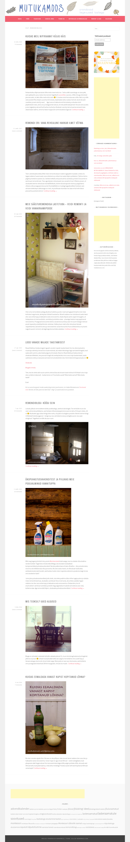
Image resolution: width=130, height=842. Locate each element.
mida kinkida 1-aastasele (76, 819)
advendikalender (20, 808)
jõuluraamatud (112, 808)
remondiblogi (71, 827)
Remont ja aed (96, 19)
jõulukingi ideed (81, 808)
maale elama (66, 819)
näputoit (23, 827)
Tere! (27, 19)
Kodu (20, 19)
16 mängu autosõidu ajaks (104, 156)
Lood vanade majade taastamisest (45, 342)
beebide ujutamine (44, 809)
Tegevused (37, 19)
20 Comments (18, 216)
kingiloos (37, 814)
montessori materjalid (40, 823)
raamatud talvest (47, 827)
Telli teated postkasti (102, 36)
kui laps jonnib (73, 814)
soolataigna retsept (81, 827)
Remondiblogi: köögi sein (40, 403)
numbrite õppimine (99, 823)
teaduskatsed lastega (99, 827)
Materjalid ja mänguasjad (78, 19)
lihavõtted (34, 819)
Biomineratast (54, 561)
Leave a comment (17, 131)
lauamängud (27, 819)
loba (62, 819)
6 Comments (18, 44)
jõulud (70, 808)
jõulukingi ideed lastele (97, 809)
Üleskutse (28, 363)
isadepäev (65, 809)
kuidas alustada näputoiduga (61, 814)
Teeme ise (61, 19)
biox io (96, 161)
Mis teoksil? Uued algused (40, 601)
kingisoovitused (46, 814)
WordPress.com (82, 838)
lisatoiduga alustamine (46, 819)
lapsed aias (79, 814)
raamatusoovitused (60, 827)
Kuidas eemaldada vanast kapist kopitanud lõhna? (55, 677)
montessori (16, 823)
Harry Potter (57, 809)
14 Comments (18, 491)
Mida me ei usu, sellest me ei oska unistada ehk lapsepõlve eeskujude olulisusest (106, 177)
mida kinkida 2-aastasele (88, 819)
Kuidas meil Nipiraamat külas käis (45, 36)
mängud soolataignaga (88, 823)
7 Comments (18, 685)
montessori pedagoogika (51, 823)
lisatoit (58, 819)
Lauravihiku (62, 95)
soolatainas (90, 827)
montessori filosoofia (28, 823)
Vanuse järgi (49, 19)
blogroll (51, 809)
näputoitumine (34, 827)
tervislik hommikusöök (111, 827)
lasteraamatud (90, 813)
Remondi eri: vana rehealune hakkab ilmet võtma (54, 123)
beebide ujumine (33, 809)
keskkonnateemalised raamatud (19, 814)
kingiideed (31, 814)
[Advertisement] (106, 108)
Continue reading (78, 110)
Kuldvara (108, 19)
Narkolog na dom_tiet (100, 148)
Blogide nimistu (30, 368)
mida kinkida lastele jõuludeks (103, 819)
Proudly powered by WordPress (53, 838)
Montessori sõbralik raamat (70, 823)
